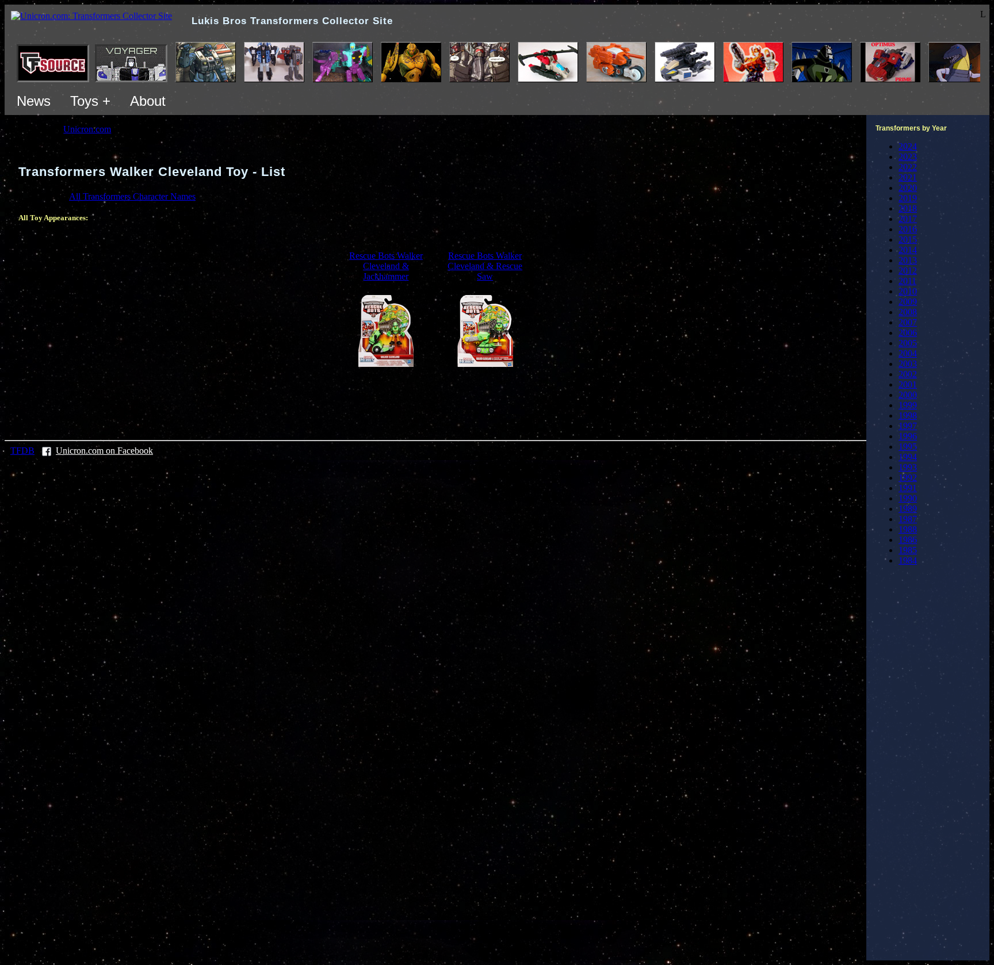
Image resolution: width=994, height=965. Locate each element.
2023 (908, 157)
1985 (908, 550)
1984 (908, 560)
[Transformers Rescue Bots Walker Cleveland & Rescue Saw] (485, 364)
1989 (908, 509)
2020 (908, 188)
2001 (908, 384)
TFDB (22, 450)
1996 (908, 436)
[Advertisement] (435, 402)
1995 (908, 446)
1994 (908, 457)
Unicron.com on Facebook (104, 450)
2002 (908, 374)
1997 (908, 426)
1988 (908, 529)
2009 (908, 302)
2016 (908, 229)
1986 (908, 540)
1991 (908, 488)
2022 (908, 167)
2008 (908, 312)
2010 (908, 291)
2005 (908, 343)
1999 (908, 405)
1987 (908, 519)
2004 (908, 353)
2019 (908, 198)
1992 (908, 478)
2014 (908, 250)
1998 (908, 415)
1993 (908, 467)
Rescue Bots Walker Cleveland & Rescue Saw (485, 266)
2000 (908, 395)
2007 (908, 322)
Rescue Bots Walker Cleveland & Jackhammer (386, 266)
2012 (908, 270)
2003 (908, 364)
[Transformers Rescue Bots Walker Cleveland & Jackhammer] (386, 364)
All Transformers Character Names (132, 196)
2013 (908, 260)
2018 (908, 208)
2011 (907, 281)
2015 (908, 239)
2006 (908, 333)
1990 (908, 498)
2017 (908, 219)
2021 (908, 177)
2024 (908, 146)
